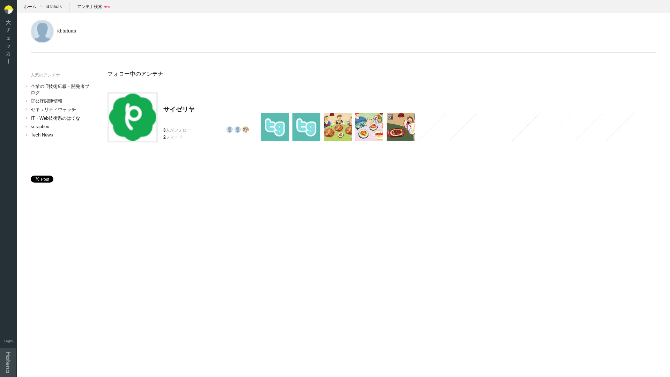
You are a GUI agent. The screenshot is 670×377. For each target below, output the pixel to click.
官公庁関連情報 (46, 101)
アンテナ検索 (89, 6)
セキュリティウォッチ (53, 109)
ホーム (30, 6)
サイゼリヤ (179, 109)
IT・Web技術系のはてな (55, 118)
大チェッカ (8, 42)
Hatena (8, 362)
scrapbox (40, 126)
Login (8, 341)
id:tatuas (54, 6)
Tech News (42, 135)
